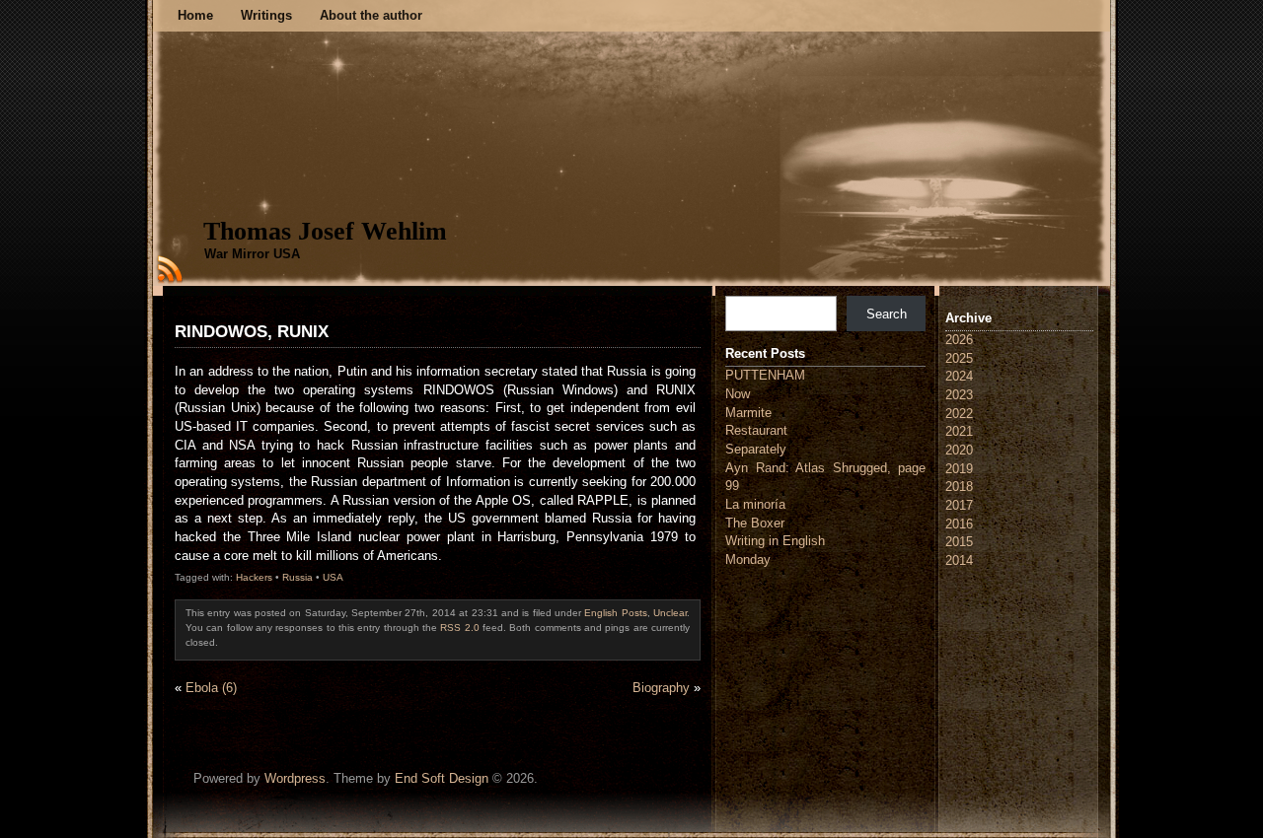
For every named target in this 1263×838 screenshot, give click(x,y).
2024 (959, 376)
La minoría (755, 504)
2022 (959, 413)
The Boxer (754, 523)
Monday (748, 559)
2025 (959, 358)
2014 (959, 560)
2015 (959, 541)
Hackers (254, 577)
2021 (959, 431)
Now (737, 393)
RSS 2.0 (459, 627)
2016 (959, 524)
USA (333, 577)
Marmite (748, 412)
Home (195, 15)
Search (886, 314)
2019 (959, 468)
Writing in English (775, 540)
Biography (661, 687)
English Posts (615, 612)
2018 (959, 486)
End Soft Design (441, 778)
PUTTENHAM (765, 375)
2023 (959, 394)
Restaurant (756, 430)
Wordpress (295, 778)
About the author (371, 15)
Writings (266, 15)
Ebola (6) (211, 687)
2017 (959, 505)
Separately (755, 449)
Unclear (670, 612)
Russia (297, 577)
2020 (959, 450)
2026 (959, 339)
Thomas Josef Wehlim (325, 231)
